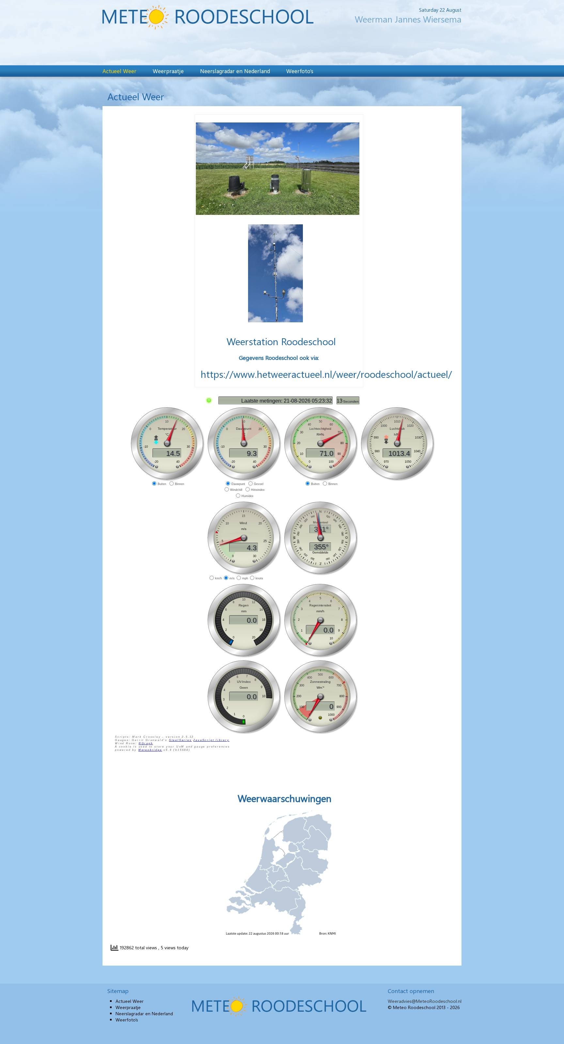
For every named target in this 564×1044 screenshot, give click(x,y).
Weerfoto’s (299, 70)
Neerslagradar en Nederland (235, 70)
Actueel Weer (119, 70)
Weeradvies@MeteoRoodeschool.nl (425, 1001)
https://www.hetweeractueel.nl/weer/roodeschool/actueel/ (326, 373)
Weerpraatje (168, 70)
